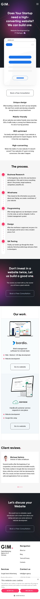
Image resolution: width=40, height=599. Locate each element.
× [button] (38, 579)
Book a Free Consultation (20, 93)
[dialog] (20, 588)
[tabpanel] (20, 467)
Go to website (20, 367)
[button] (20, 595)
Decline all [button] (29, 590)
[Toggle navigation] (37, 4)
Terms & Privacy (24, 558)
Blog (21, 554)
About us (22, 550)
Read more (8, 587)
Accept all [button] (10, 590)
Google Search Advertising (9, 573)
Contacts (22, 562)
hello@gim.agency (25, 573)
